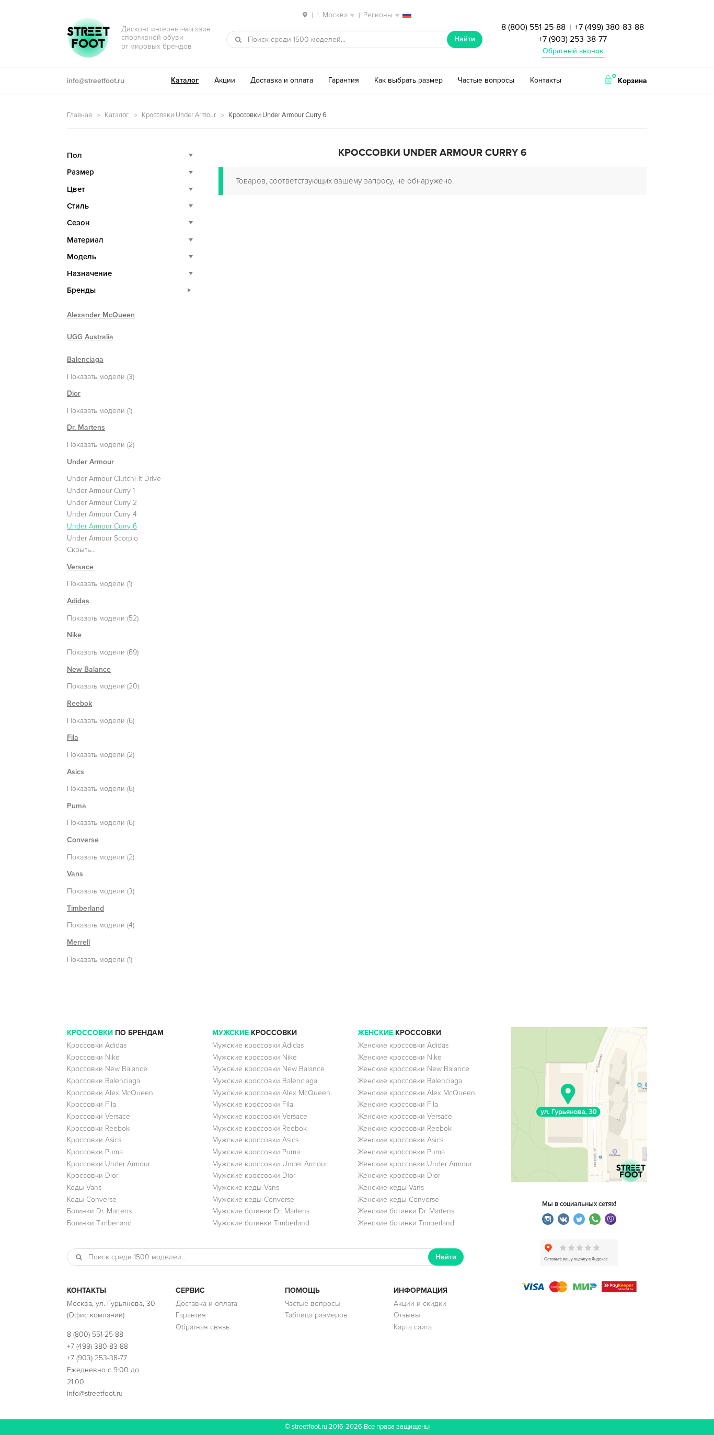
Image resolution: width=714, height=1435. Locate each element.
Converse (83, 839)
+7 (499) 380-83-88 (609, 27)
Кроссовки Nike (93, 1057)
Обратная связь (202, 1327)
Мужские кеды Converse (253, 1199)
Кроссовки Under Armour (179, 115)
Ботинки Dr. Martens (99, 1211)
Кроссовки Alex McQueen (110, 1092)
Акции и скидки (420, 1303)
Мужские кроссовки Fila (252, 1104)
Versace (80, 566)
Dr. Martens (86, 427)
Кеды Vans (84, 1187)
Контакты (545, 80)
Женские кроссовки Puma (401, 1151)
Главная (79, 115)
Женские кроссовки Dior (399, 1175)
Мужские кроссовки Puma (256, 1151)
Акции (224, 80)
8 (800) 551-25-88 (533, 27)
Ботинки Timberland (99, 1223)
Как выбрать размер (408, 80)
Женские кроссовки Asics (400, 1139)
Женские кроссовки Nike (400, 1057)
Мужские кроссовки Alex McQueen (271, 1092)
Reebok (79, 703)
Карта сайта (413, 1327)
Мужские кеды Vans (245, 1187)
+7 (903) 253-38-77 (572, 39)
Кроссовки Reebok (98, 1128)
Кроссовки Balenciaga (103, 1080)
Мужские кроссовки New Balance (268, 1068)
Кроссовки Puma (95, 1151)
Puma (76, 805)
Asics (75, 771)
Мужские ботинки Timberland (260, 1223)
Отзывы (407, 1315)
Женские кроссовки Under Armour (415, 1164)
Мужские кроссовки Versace (259, 1116)
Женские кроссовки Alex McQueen (416, 1092)
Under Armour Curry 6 (102, 526)
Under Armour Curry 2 (102, 502)
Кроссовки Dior (92, 1175)
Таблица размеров (316, 1315)
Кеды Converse (92, 1199)
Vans (75, 873)
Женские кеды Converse (398, 1199)
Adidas (78, 600)
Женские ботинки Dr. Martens (406, 1211)
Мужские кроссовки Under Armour (269, 1164)
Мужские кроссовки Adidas (258, 1045)
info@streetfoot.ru (95, 80)
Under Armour (90, 461)
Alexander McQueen (101, 315)
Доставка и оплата (281, 80)
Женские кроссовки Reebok (405, 1128)
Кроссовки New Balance (107, 1068)
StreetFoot (88, 39)
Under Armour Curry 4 (102, 514)
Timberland (85, 908)
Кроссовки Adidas (96, 1045)
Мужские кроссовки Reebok (259, 1128)
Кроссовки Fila (91, 1104)
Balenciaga (85, 359)
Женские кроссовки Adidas (403, 1045)
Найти (464, 39)
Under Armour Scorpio (102, 538)
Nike (74, 634)
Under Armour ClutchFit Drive (114, 478)
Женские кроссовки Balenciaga (410, 1080)
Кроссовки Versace (98, 1116)
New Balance (89, 669)
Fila (72, 737)
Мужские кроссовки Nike (254, 1057)
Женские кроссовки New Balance (413, 1068)
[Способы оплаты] (579, 1289)
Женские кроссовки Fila (398, 1104)
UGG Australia (90, 336)
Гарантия (343, 80)
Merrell (78, 942)
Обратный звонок (573, 51)
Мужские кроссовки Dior (253, 1175)
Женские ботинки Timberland (406, 1223)
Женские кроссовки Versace (405, 1116)
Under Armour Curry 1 (101, 490)
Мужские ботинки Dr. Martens (260, 1211)
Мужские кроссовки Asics (255, 1139)
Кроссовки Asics (94, 1139)
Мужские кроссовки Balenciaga (264, 1080)
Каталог (185, 80)
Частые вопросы (486, 80)
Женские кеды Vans (391, 1187)
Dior (73, 393)
